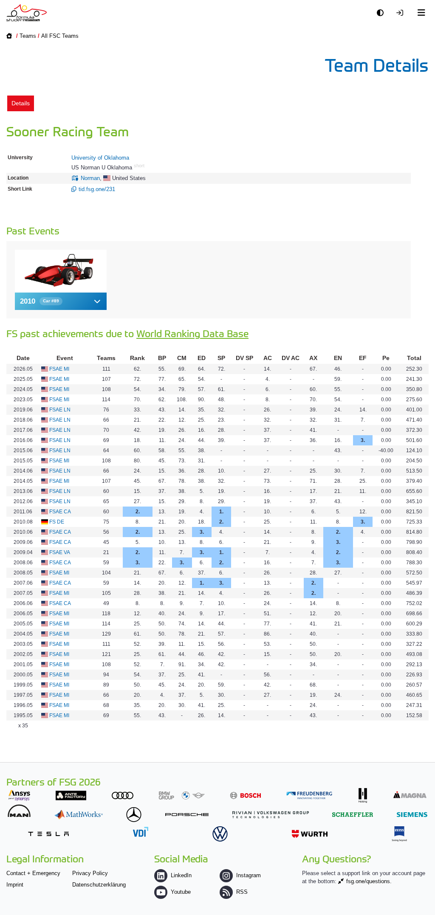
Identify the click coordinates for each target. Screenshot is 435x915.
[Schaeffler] (352, 814)
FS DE (56, 522)
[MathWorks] (78, 814)
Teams (28, 36)
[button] (61, 301)
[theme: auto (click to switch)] (382, 13)
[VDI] (140, 831)
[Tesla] (48, 833)
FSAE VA (59, 552)
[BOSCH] (245, 795)
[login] (401, 13)
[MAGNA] (410, 794)
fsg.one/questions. (369, 881)
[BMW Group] (182, 795)
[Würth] (310, 833)
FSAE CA (60, 512)
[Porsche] (187, 814)
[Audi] (122, 795)
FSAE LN (60, 410)
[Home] (26, 12)
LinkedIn (181, 875)
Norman (90, 178)
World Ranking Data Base (192, 333)
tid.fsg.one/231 (97, 189)
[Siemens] (412, 814)
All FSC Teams (60, 36)
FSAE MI (59, 369)
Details (20, 103)
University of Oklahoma (100, 158)
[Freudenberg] (309, 795)
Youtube (181, 892)
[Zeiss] (399, 833)
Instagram (248, 875)
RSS (242, 892)
